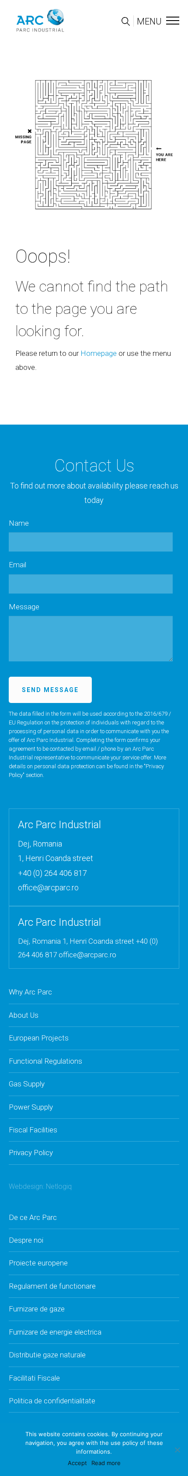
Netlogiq (59, 1186)
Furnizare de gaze (37, 1308)
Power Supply (31, 1107)
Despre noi (26, 1240)
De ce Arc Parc (33, 1217)
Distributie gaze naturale (47, 1354)
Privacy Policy (31, 1152)
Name (19, 523)
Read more (106, 1462)
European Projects (39, 1037)
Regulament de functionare (52, 1286)
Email (17, 564)
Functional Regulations (45, 1061)
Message (24, 606)
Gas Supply (27, 1083)
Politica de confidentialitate (52, 1400)
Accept (77, 1462)
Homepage (98, 353)
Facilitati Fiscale (34, 1378)
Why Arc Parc (30, 992)
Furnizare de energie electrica (55, 1332)
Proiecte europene (38, 1262)
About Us (23, 1015)
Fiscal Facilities (33, 1129)
